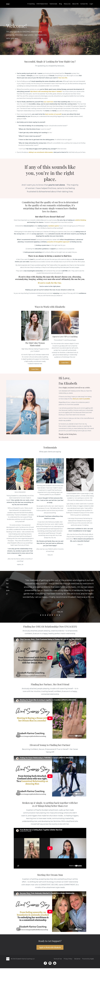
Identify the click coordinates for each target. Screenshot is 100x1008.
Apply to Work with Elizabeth (50, 948)
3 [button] (45, 615)
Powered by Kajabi (88, 959)
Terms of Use (58, 959)
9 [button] (59, 615)
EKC (8, 4)
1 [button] (40, 615)
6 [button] (52, 615)
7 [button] (54, 615)
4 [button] (47, 615)
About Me (75, 4)
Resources (67, 4)
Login (91, 4)
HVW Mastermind (42, 4)
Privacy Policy (68, 959)
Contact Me (84, 4)
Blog (60, 4)
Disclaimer (77, 959)
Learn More (35, 369)
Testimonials (53, 4)
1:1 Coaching (31, 4)
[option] (50, 594)
